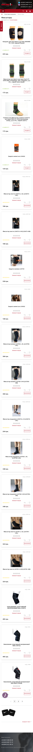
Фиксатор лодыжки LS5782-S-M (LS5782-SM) (16, 494)
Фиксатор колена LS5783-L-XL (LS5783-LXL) (16, 344)
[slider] (16, 46)
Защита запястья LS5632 (16, 156)
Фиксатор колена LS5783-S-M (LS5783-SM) (16, 382)
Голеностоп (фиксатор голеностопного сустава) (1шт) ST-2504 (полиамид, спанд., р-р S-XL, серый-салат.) (16, 119)
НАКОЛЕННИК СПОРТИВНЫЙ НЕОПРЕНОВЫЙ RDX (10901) (16, 607)
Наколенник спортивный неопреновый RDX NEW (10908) (17, 682)
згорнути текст (26, 721)
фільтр (1, 25)
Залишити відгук (16, 48)
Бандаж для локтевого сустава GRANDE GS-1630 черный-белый (16, 42)
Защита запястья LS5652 (16, 306)
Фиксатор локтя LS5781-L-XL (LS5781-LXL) (16, 532)
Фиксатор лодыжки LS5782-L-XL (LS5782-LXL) (16, 457)
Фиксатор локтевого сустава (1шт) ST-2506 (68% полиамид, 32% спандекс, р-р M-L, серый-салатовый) (16, 80)
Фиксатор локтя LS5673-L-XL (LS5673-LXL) (16, 194)
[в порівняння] (25, 50)
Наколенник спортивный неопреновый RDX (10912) (17, 645)
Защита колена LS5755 (16, 269)
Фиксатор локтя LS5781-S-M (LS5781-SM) (16, 569)
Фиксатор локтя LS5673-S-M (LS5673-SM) (16, 231)
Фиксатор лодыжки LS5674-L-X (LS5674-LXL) (16, 419)
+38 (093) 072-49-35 (26, 7)
